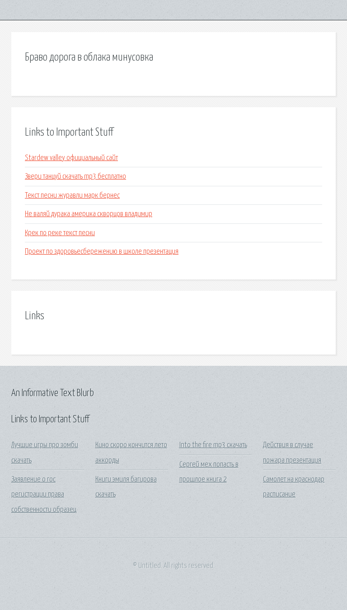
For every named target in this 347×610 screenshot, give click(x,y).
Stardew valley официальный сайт (71, 158)
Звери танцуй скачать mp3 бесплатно (75, 176)
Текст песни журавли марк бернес (72, 195)
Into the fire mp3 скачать (213, 445)
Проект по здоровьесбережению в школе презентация (101, 251)
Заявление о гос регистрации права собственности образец (43, 495)
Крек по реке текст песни (60, 233)
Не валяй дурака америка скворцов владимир (88, 214)
